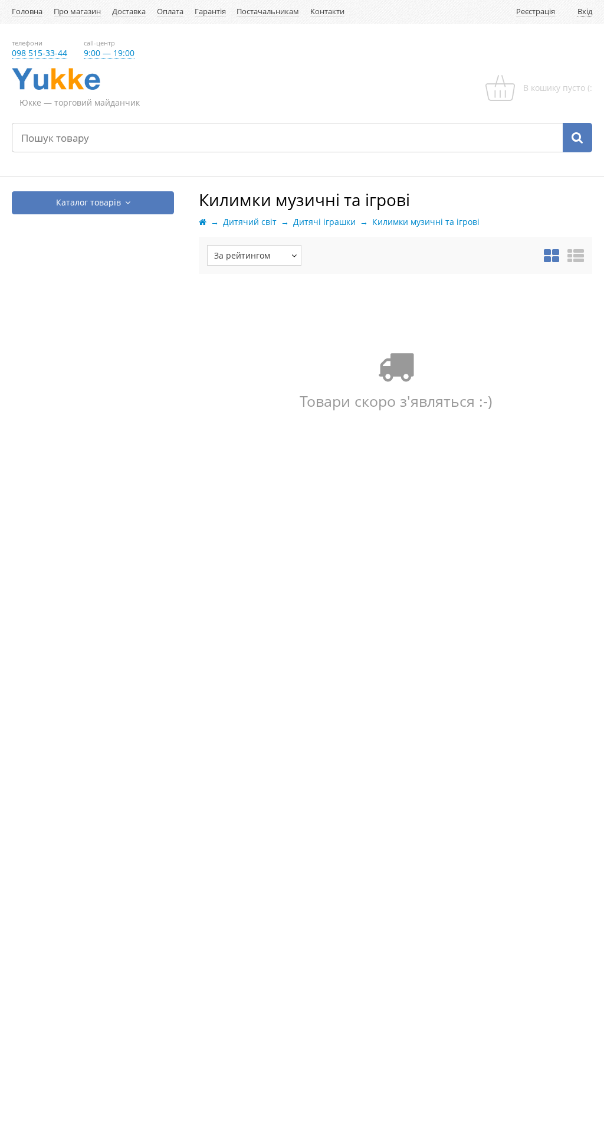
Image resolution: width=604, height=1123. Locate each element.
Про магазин (77, 11)
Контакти (327, 11)
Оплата (170, 11)
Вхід (584, 11)
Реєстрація (535, 11)
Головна (27, 11)
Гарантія (210, 11)
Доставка (129, 11)
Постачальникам (268, 11)
